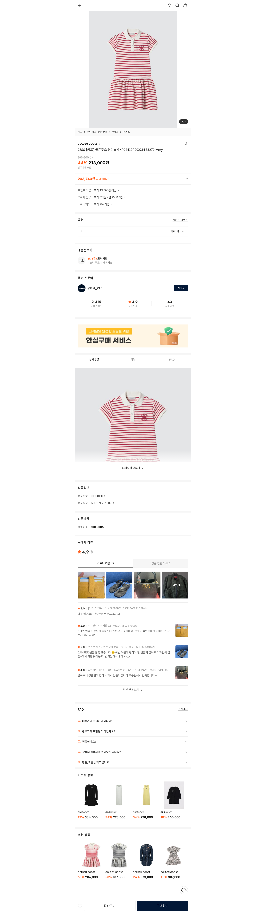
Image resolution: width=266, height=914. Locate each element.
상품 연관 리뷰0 (160, 563)
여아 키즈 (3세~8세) (97, 131)
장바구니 (109, 906)
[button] (133, 178)
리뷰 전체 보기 (131, 689)
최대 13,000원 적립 (105, 190)
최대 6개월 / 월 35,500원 (108, 197)
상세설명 (94, 359)
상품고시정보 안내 (101, 503)
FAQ (172, 359)
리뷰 (133, 359)
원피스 (115, 131)
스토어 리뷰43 (105, 563)
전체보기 (183, 709)
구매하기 (162, 906)
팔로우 (181, 288)
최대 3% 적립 (102, 204)
